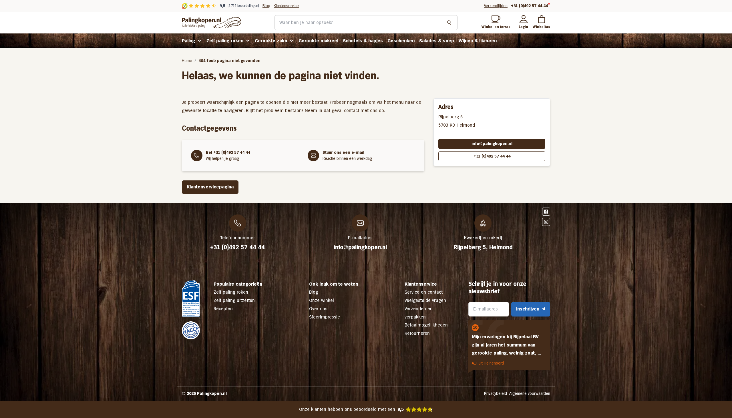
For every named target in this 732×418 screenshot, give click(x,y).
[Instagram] (546, 222)
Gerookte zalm (271, 40)
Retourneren (417, 333)
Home (187, 60)
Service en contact (424, 292)
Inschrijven (527, 309)
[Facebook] (546, 212)
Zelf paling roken (224, 40)
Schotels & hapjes (363, 40)
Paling (188, 40)
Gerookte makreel (318, 40)
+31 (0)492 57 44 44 (529, 5)
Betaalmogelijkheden (426, 325)
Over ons (318, 308)
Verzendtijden (496, 5)
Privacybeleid (495, 393)
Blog (266, 5)
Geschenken (401, 40)
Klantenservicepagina (210, 187)
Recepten (223, 308)
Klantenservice (286, 5)
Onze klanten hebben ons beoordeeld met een (351, 409)
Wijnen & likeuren (478, 40)
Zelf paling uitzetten (234, 300)
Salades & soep (436, 40)
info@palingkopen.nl (492, 143)
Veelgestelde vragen (425, 300)
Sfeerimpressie (324, 317)
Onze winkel (321, 300)
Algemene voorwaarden (529, 393)
